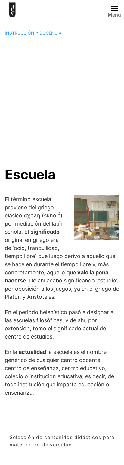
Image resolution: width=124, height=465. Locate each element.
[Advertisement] (62, 101)
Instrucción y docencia (33, 33)
